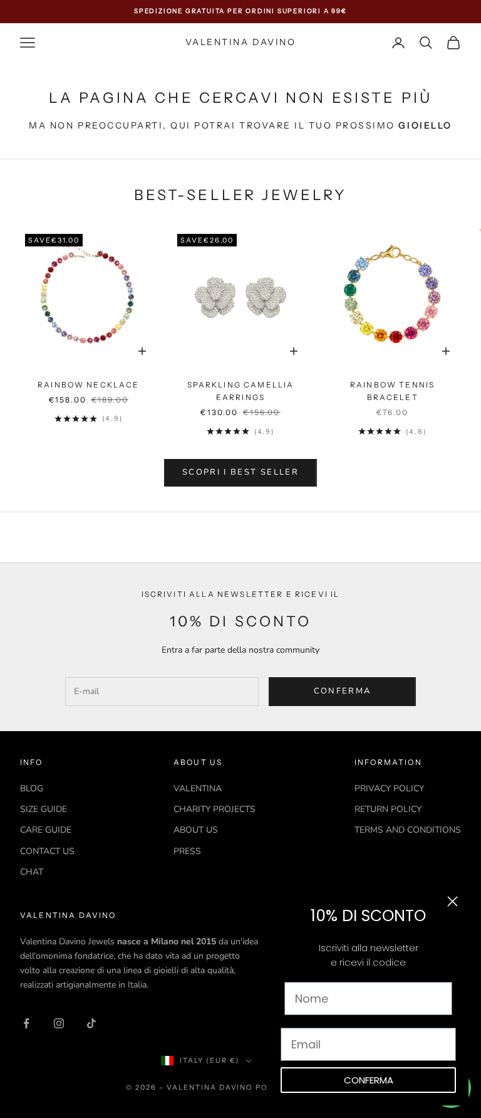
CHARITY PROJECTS (214, 809)
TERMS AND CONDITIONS (407, 830)
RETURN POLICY (388, 809)
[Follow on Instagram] (59, 1023)
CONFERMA (368, 1080)
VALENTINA (197, 788)
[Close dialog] (452, 901)
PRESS (187, 851)
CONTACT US (47, 851)
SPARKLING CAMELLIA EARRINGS (240, 391)
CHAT (31, 872)
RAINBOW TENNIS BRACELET (392, 391)
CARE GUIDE (45, 830)
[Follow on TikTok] (91, 1023)
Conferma (342, 691)
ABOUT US (195, 830)
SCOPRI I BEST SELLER (240, 472)
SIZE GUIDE (43, 809)
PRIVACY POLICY (389, 788)
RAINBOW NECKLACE (89, 384)
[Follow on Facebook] (26, 1023)
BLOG (31, 788)
